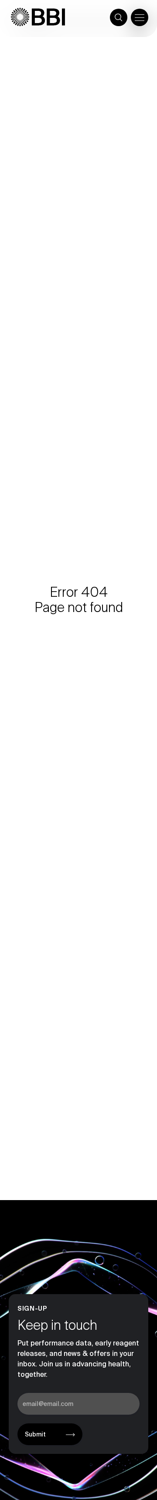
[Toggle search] (118, 17)
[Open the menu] (139, 17)
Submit (35, 1434)
